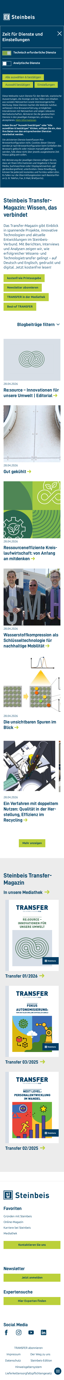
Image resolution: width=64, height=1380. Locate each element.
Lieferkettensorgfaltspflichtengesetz (28, 1373)
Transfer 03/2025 (21, 1062)
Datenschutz (13, 1360)
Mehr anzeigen (32, 843)
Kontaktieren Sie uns (32, 1244)
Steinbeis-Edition (41, 1360)
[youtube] (31, 1333)
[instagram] (18, 1333)
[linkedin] (43, 1333)
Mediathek (10, 1233)
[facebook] (6, 1333)
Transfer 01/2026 (21, 976)
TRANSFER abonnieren (28, 1348)
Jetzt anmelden (32, 1277)
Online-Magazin (13, 1222)
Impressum (14, 1354)
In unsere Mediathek (23, 892)
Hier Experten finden (32, 1301)
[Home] (32, 17)
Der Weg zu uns (40, 1354)
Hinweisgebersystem (28, 1367)
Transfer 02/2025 (21, 1148)
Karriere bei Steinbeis (17, 1227)
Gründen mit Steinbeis (18, 1216)
